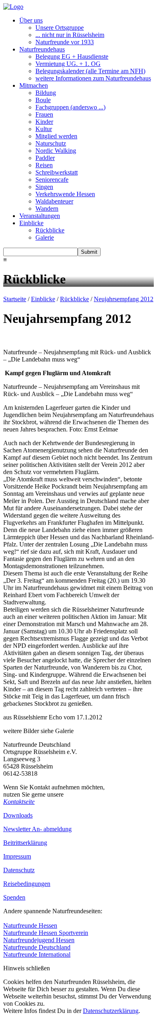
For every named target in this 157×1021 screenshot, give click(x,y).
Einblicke (31, 223)
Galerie (44, 237)
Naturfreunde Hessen (30, 925)
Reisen (44, 165)
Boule (43, 100)
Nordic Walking (55, 150)
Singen (44, 186)
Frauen (44, 114)
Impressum (17, 856)
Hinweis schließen (26, 968)
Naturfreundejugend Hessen (38, 940)
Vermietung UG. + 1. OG (68, 63)
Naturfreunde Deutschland (36, 947)
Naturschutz (50, 143)
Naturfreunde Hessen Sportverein (45, 932)
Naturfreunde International (36, 954)
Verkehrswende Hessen (65, 194)
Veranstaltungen (39, 215)
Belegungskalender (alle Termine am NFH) (90, 71)
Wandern (46, 208)
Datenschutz (19, 870)
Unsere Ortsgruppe (59, 27)
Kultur (43, 128)
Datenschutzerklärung (110, 1010)
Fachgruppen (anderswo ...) (70, 107)
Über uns (31, 20)
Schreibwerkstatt (56, 172)
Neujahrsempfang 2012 (123, 299)
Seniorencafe (51, 179)
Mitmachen (33, 85)
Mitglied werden (56, 136)
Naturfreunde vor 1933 (64, 42)
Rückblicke (49, 230)
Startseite (14, 299)
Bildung (45, 92)
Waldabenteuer (54, 201)
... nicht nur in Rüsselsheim (69, 34)
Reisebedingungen (26, 883)
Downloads (18, 815)
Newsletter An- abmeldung (37, 829)
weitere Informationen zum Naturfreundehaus (93, 78)
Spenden (14, 897)
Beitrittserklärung (25, 842)
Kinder (44, 121)
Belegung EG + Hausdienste (71, 56)
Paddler (45, 157)
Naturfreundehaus (42, 49)
